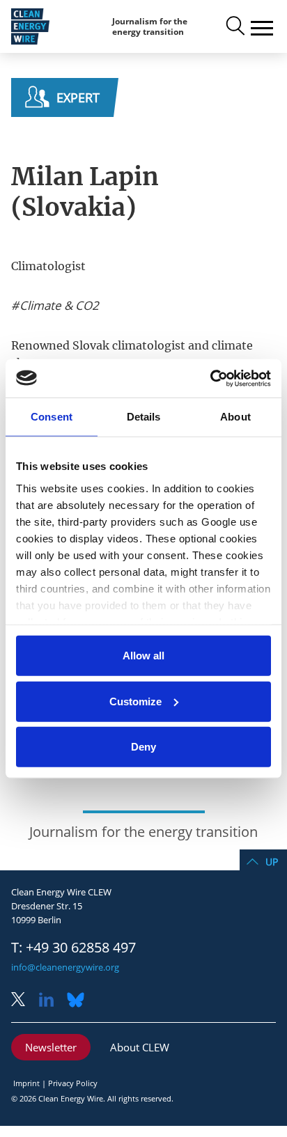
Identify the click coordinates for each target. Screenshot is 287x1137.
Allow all (143, 655)
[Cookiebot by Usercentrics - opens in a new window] (210, 378)
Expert (78, 97)
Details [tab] (144, 417)
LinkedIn (51, 1001)
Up (271, 861)
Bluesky (79, 1001)
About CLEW (139, 1047)
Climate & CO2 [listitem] (58, 305)
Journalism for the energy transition (149, 26)
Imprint (26, 1083)
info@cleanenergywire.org (65, 967)
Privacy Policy (73, 1083)
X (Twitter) (23, 1001)
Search (234, 26)
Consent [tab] (51, 417)
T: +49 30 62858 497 (73, 948)
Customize (135, 701)
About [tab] (235, 417)
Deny (143, 747)
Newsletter (51, 1047)
